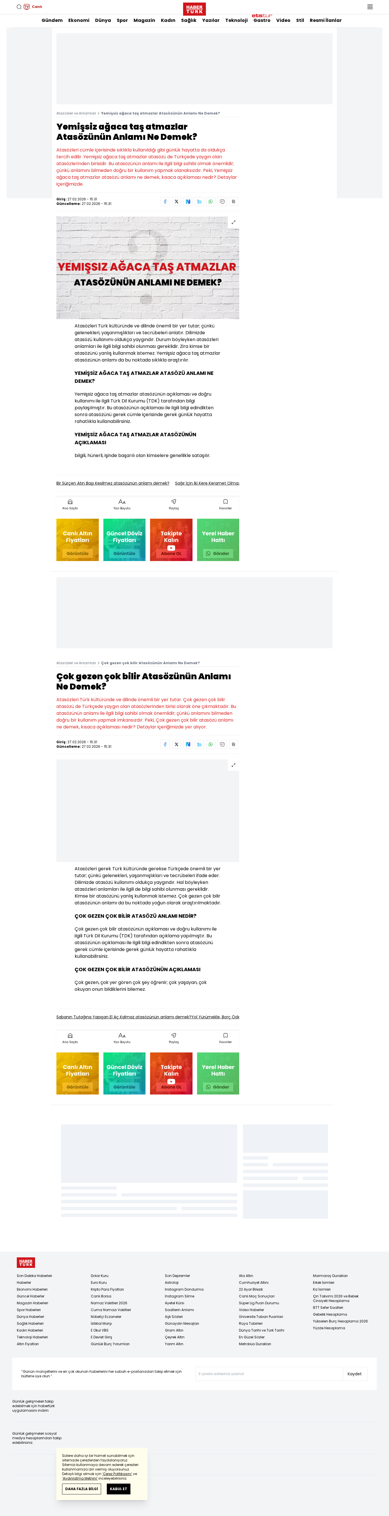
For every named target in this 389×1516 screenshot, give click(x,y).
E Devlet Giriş (101, 1337)
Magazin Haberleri (32, 1303)
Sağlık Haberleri (30, 1323)
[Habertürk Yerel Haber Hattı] (218, 540)
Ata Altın (246, 1275)
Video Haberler (251, 1309)
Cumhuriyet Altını (254, 1282)
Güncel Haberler (30, 1296)
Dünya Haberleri (30, 1316)
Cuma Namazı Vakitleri (111, 1309)
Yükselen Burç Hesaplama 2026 (340, 1321)
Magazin (144, 20)
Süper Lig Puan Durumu (259, 1303)
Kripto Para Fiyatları (107, 1289)
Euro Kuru (99, 1282)
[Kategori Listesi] (370, 7)
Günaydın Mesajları (182, 1323)
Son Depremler (177, 1275)
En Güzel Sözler (252, 1337)
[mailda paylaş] (222, 201)
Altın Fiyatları (28, 1343)
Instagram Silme (179, 1296)
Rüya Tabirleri (251, 1323)
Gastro (262, 20)
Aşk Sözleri (174, 1316)
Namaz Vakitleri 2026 (109, 1303)
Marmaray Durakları (330, 1275)
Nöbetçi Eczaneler (106, 1316)
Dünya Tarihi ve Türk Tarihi (261, 1330)
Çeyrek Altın (175, 1337)
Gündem (52, 20)
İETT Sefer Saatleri (328, 1307)
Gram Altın (174, 1330)
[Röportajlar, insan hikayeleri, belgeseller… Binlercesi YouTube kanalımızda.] (171, 540)
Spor (122, 20)
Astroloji (172, 1282)
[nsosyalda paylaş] (188, 201)
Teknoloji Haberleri (32, 1337)
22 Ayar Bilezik (251, 1289)
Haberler (24, 1282)
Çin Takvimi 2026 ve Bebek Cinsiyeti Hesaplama (336, 1298)
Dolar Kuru (99, 1275)
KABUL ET (118, 1488)
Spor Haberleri (29, 1309)
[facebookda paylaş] (165, 201)
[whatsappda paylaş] (210, 201)
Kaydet (355, 1374)
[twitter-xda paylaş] (176, 201)
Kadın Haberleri (30, 1330)
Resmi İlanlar (326, 20)
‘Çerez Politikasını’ (117, 1473)
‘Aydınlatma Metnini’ (80, 1478)
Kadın (168, 20)
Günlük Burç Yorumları (110, 1343)
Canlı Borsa (101, 1296)
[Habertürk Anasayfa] (194, 8)
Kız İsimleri (322, 1289)
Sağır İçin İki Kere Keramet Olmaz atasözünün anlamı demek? (236, 483)
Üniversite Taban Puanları (261, 1316)
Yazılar (211, 20)
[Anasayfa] (26, 1262)
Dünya (103, 20)
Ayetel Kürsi (174, 1303)
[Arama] (19, 7)
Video (283, 20)
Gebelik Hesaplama (330, 1314)
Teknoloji (236, 20)
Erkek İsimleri (323, 1282)
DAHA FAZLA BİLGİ (81, 1488)
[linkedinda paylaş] (199, 201)
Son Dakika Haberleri (34, 1275)
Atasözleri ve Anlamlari (76, 113)
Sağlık (188, 20)
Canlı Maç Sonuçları (257, 1296)
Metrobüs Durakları (255, 1343)
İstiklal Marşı (101, 1323)
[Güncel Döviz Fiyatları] (124, 540)
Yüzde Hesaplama (329, 1328)
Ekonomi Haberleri (32, 1289)
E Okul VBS (99, 1330)
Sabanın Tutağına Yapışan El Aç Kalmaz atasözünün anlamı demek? (123, 1017)
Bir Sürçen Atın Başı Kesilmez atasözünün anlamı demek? (112, 483)
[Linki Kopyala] (233, 201)
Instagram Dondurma (184, 1289)
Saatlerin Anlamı (179, 1309)
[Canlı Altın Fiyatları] (77, 540)
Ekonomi (78, 20)
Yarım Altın (174, 1343)
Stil (300, 20)
